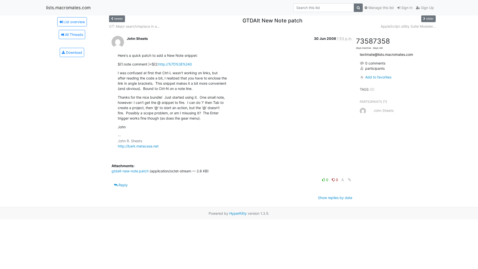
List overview (73, 22)
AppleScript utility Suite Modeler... (408, 26)
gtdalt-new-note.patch (130, 171)
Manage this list (380, 7)
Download (73, 52)
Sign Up (427, 7)
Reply (123, 185)
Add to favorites (378, 77)
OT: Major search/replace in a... (134, 26)
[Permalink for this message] (349, 180)
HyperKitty (238, 213)
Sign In (406, 7)
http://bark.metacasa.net (138, 146)
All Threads (73, 34)
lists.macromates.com (68, 7)
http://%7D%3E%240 (175, 64)
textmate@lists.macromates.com (386, 54)
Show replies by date (335, 198)
